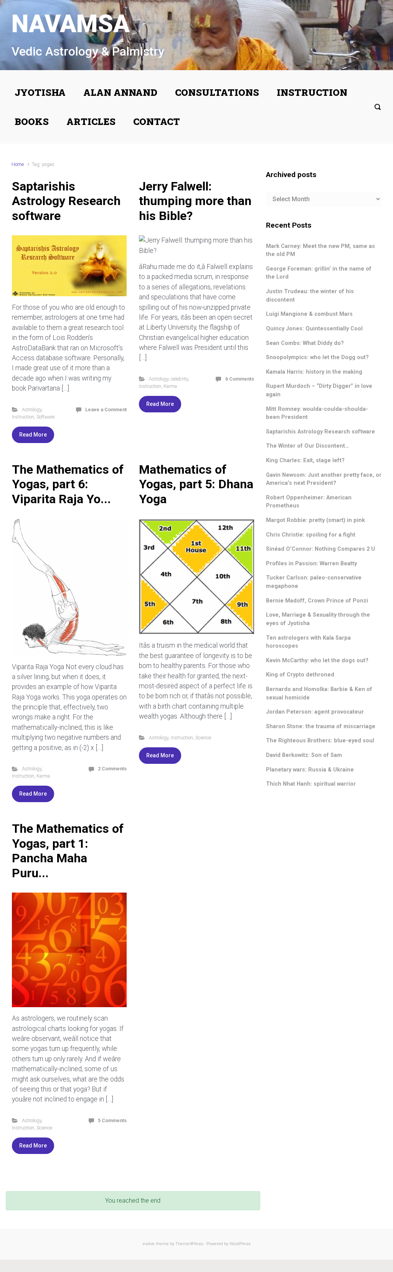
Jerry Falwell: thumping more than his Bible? (195, 201)
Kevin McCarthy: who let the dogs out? (317, 660)
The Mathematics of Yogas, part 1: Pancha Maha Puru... (68, 850)
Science (203, 737)
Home (18, 164)
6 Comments (239, 379)
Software (45, 417)
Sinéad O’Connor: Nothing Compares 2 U (320, 549)
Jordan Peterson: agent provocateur (315, 712)
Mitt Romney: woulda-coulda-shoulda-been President (317, 413)
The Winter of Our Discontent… (307, 446)
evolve (149, 1243)
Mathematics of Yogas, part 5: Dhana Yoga (196, 484)
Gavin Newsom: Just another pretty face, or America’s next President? (323, 479)
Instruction (23, 417)
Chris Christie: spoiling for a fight (310, 535)
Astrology (31, 409)
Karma (170, 386)
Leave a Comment (106, 409)
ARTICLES (91, 121)
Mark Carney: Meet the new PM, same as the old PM (320, 250)
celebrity (179, 379)
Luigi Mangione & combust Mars (309, 314)
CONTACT (156, 121)
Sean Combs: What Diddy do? (305, 343)
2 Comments (112, 768)
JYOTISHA (40, 92)
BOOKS (32, 121)
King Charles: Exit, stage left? (305, 460)
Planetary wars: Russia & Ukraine (310, 769)
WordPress (240, 1243)
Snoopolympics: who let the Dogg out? (317, 357)
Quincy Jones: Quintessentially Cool (314, 328)
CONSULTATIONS (217, 92)
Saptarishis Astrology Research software (66, 201)
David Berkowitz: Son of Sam (304, 755)
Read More (33, 435)
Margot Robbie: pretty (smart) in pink (315, 520)
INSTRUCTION (312, 92)
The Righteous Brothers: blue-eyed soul (320, 740)
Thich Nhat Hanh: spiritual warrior (311, 784)
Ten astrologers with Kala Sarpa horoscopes (308, 642)
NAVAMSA (71, 24)
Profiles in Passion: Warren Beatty (311, 563)
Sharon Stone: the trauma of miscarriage (320, 726)
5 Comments (112, 1120)
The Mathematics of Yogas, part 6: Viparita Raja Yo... (68, 484)
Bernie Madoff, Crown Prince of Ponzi (317, 600)
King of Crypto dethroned (300, 674)
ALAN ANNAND (120, 92)
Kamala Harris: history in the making (314, 372)
